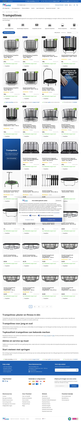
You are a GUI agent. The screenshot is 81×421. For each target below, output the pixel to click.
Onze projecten (65, 400)
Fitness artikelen (25, 8)
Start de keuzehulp (11, 158)
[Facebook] (3, 381)
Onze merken (25, 400)
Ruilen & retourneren (7, 370)
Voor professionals (66, 396)
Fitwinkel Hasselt (46, 398)
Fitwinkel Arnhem (46, 404)
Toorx (45, 335)
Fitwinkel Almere (46, 402)
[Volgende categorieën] (77, 25)
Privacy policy (22, 418)
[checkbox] (23, 215)
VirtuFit (48, 335)
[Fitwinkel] (6, 419)
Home (4, 11)
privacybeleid (56, 212)
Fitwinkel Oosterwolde (47, 409)
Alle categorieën (6, 8)
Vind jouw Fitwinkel (59, 5)
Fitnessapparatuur (16, 8)
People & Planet (26, 404)
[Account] (74, 5)
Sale (58, 8)
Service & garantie (7, 371)
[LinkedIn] (7, 381)
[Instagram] (5, 381)
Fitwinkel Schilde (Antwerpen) (49, 400)
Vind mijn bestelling (7, 366)
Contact (4, 396)
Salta (53, 335)
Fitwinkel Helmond (46, 407)
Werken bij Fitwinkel (27, 398)
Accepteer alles (51, 219)
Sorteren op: (63, 32)
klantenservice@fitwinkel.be (36, 371)
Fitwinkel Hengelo (46, 405)
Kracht (32, 8)
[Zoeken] (76, 370)
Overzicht (59, 200)
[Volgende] (50, 306)
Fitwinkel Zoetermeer (47, 411)
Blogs (23, 405)
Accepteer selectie (29, 219)
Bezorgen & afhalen (7, 368)
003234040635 (33, 370)
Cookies (27, 418)
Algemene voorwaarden (15, 418)
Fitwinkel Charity (26, 402)
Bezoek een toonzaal (50, 8)
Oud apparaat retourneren (9, 404)
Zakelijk (66, 5)
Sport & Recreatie (40, 8)
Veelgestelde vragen (7, 405)
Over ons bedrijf (26, 396)
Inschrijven (74, 385)
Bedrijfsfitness (65, 398)
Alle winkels (44, 396)
